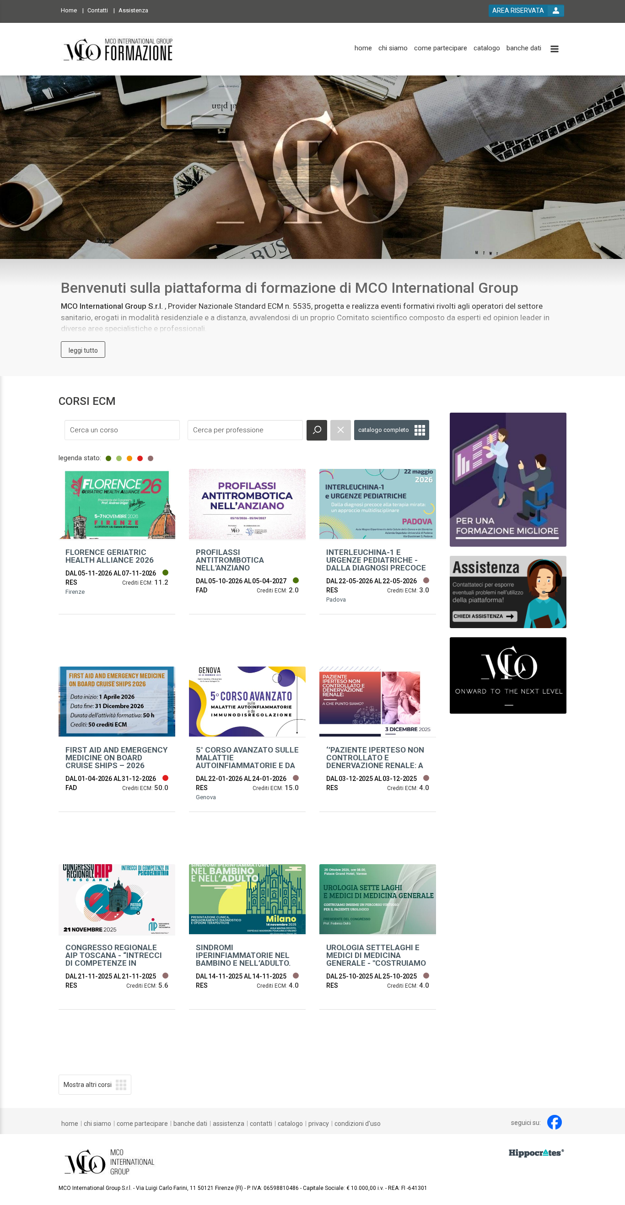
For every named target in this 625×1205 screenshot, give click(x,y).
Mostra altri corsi (88, 1084)
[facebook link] (554, 1122)
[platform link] (119, 49)
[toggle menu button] (554, 49)
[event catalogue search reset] (340, 430)
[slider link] (508, 591)
